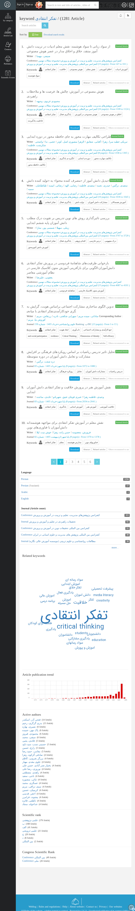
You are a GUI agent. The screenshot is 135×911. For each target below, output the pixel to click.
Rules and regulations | (50, 906)
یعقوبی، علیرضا (45, 277)
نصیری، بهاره (29, 726)
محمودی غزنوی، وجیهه (48, 101)
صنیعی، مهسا (43, 56)
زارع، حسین (29, 748)
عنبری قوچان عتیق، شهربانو (67, 397)
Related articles (99, 83)
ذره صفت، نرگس (46, 361)
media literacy (103, 595)
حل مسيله (64, 603)
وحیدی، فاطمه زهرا (94, 397)
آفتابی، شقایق (93, 141)
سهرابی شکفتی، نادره (64, 316)
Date (36, 34)
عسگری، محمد (30, 783)
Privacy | (103, 906)
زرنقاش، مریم (44, 316)
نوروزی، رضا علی (31, 769)
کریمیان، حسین (30, 790)
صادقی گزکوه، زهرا (32, 755)
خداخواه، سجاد (30, 804)
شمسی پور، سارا (45, 228)
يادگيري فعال (65, 592)
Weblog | (33, 906)
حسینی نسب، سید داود (34, 744)
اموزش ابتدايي (70, 583)
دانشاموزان (65, 634)
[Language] (124, 5)
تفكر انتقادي (74, 616)
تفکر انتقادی (46, 18)
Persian (24, 479)
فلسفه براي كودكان (40, 623)
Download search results (54, 34)
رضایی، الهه (71, 185)
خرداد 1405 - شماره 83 (45, 366)
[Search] (95, 5)
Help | (65, 906)
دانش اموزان (83, 594)
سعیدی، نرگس (120, 185)
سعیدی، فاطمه (87, 185)
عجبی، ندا (50, 141)
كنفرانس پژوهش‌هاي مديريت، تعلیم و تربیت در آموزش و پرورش (91, 60)
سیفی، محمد (29, 737)
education (99, 640)
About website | (77, 906)
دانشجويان (94, 633)
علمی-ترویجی (29, 830)
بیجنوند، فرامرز (30, 797)
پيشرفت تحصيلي (102, 588)
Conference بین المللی (34, 857)
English (25, 498)
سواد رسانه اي (74, 579)
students (81, 633)
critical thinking (80, 627)
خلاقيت (80, 602)
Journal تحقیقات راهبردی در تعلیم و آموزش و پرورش (48, 521)
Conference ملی (30, 861)
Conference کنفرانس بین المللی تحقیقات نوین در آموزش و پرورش (55, 528)
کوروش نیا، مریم (37, 319)
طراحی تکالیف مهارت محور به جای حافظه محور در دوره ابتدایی (69, 136)
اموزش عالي (46, 595)
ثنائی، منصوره (29, 779)
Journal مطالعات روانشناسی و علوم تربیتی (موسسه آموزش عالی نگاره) (58, 541)
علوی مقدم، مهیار (31, 762)
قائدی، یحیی (29, 741)
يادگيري (51, 629)
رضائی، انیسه (56, 185)
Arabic (24, 492)
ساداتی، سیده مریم (88, 316)
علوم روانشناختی (67, 324)
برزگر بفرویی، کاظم (33, 758)
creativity (103, 600)
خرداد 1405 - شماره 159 (46, 324)
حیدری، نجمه (103, 185)
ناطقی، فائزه (29, 800)
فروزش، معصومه (81, 432)
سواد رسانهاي (74, 642)
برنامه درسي (47, 601)
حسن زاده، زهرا (61, 432)
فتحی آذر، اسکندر (31, 719)
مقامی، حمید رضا (31, 751)
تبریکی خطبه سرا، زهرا (115, 141)
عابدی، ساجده (44, 397)
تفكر (91, 599)
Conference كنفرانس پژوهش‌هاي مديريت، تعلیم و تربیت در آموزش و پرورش (60, 515)
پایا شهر (61, 366)
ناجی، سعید (28, 776)
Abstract (86, 83)
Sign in (20, 4)
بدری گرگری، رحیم (32, 723)
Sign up (29, 4)
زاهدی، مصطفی (31, 772)
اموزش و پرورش (85, 647)
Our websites (115, 906)
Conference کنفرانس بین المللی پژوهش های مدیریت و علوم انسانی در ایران (60, 534)
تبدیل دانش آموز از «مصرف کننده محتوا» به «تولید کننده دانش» (68, 180)
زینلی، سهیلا (63, 228)
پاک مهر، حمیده (30, 730)
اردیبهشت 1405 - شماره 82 (47, 437)
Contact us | (92, 906)
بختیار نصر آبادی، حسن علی (37, 765)
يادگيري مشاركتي (79, 638)
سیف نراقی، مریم (32, 786)
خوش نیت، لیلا (44, 432)
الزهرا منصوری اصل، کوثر (70, 141)
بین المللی (28, 841)
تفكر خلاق (75, 587)
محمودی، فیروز (30, 733)
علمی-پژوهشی (30, 820)
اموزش (66, 599)
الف (24, 827)
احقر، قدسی (29, 793)
